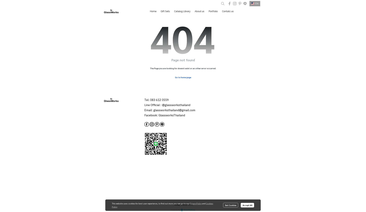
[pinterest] (240, 3)
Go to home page (183, 77)
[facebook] (229, 3)
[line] (245, 3)
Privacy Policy (196, 203)
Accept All (247, 205)
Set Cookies (230, 205)
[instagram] (234, 3)
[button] (222, 3)
